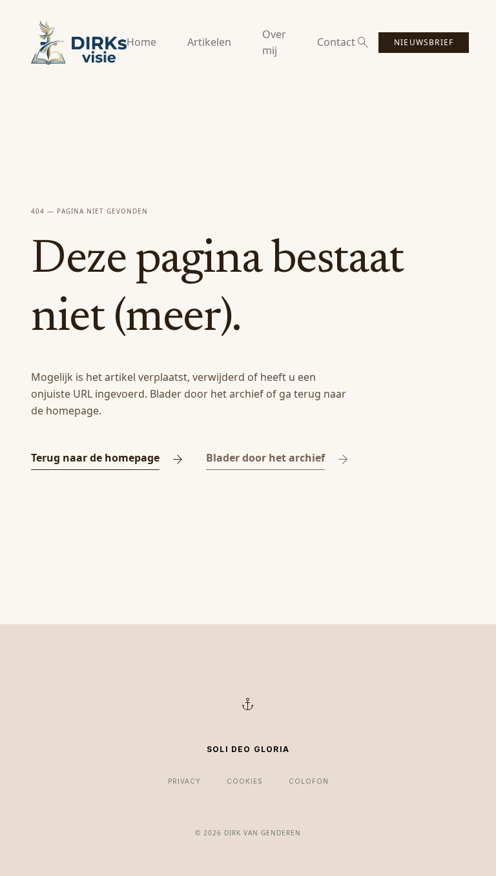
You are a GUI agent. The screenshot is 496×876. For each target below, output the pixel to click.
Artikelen (209, 42)
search (363, 42)
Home (141, 42)
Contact (336, 42)
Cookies (245, 781)
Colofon (309, 781)
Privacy (184, 781)
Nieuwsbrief (423, 42)
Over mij (274, 42)
